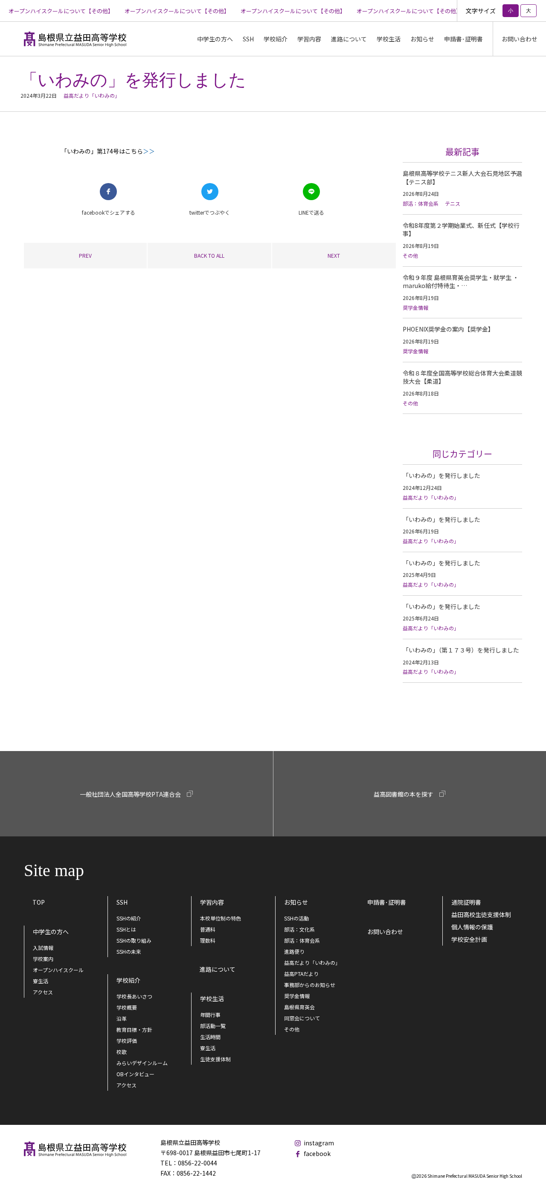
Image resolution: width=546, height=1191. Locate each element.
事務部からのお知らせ (309, 984)
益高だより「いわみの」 (92, 95)
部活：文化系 (299, 929)
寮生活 (40, 980)
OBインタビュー (135, 1073)
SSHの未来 (128, 951)
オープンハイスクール (58, 969)
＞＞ (149, 151)
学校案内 (43, 958)
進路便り (294, 951)
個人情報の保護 (472, 927)
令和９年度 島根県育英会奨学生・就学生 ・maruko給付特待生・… (461, 281)
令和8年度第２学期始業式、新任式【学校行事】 (461, 229)
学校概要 (126, 1007)
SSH (122, 902)
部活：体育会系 (421, 203)
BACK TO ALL (209, 255)
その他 (410, 255)
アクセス (43, 992)
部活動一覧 (213, 1025)
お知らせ (296, 902)
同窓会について (302, 1018)
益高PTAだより (301, 973)
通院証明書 (466, 902)
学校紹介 (128, 980)
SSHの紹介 (128, 918)
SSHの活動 (296, 918)
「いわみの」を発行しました (441, 475)
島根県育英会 (299, 1006)
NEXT (334, 255)
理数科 (207, 940)
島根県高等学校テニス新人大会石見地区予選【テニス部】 (462, 177)
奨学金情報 (415, 307)
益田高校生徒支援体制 (481, 914)
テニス (452, 203)
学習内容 (212, 902)
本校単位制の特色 (220, 918)
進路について (349, 39)
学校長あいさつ (134, 996)
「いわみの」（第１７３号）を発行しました (461, 650)
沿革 (121, 1018)
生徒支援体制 (215, 1059)
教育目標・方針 (134, 1029)
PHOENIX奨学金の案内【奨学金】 (448, 329)
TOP (38, 902)
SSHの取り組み (133, 940)
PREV (85, 255)
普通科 (207, 929)
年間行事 (210, 1014)
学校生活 (212, 998)
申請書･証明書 (463, 39)
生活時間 (210, 1036)
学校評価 (126, 1040)
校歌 (121, 1051)
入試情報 (43, 947)
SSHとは (126, 929)
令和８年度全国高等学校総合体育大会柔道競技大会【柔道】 (462, 377)
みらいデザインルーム (142, 1062)
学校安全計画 (469, 939)
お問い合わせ (519, 39)
